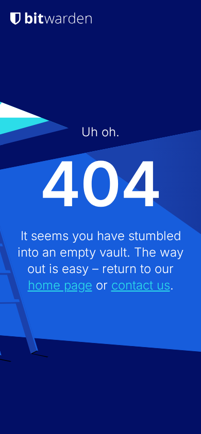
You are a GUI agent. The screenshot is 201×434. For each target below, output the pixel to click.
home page (60, 285)
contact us (140, 285)
